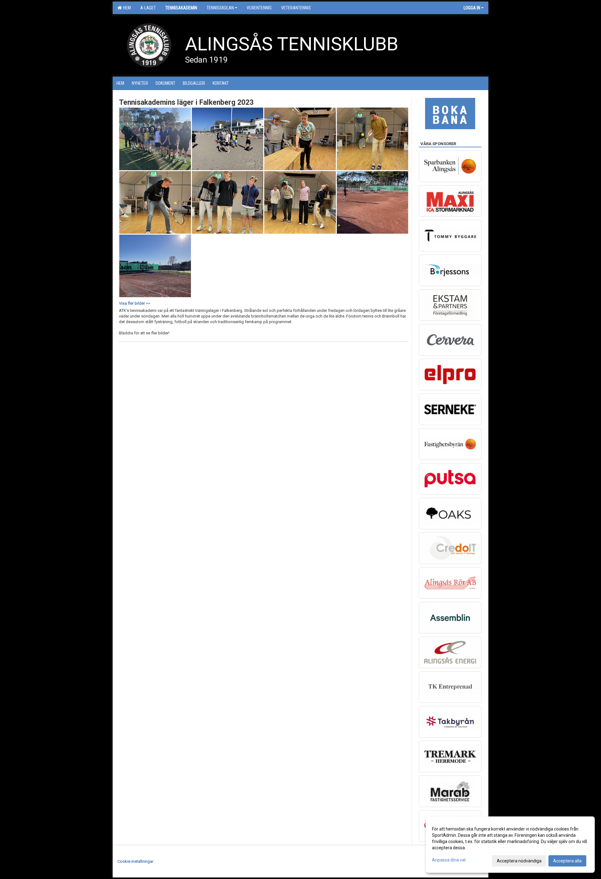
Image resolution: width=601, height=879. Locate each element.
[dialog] (510, 844)
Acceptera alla (567, 860)
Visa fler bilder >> (134, 303)
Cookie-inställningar (135, 861)
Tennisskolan (220, 7)
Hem (126, 7)
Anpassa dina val (448, 859)
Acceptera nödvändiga (519, 860)
